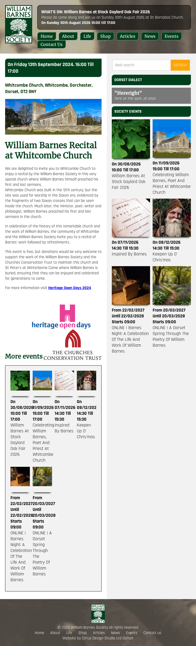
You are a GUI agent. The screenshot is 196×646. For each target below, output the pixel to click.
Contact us (52, 44)
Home (47, 36)
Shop (105, 36)
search (180, 65)
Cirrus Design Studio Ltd (101, 638)
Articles (127, 36)
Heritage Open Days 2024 (69, 288)
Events (171, 36)
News (149, 36)
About (68, 36)
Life (87, 36)
